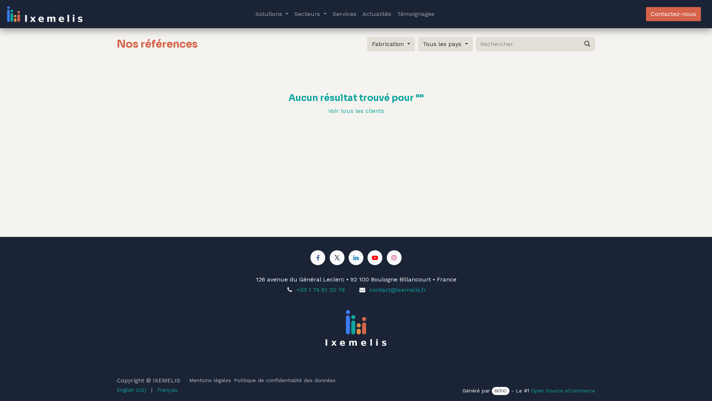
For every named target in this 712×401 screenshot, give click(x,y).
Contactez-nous (673, 13)
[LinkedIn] (356, 257)
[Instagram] (394, 257)
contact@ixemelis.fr (397, 289)
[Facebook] (317, 257)
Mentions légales (210, 380)
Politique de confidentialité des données (285, 380)
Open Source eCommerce (563, 391)
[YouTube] (374, 257)
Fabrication (388, 44)
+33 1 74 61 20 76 (321, 289)
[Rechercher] (587, 44)
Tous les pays (442, 44)
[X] (337, 257)
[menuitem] (272, 14)
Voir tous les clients (356, 110)
